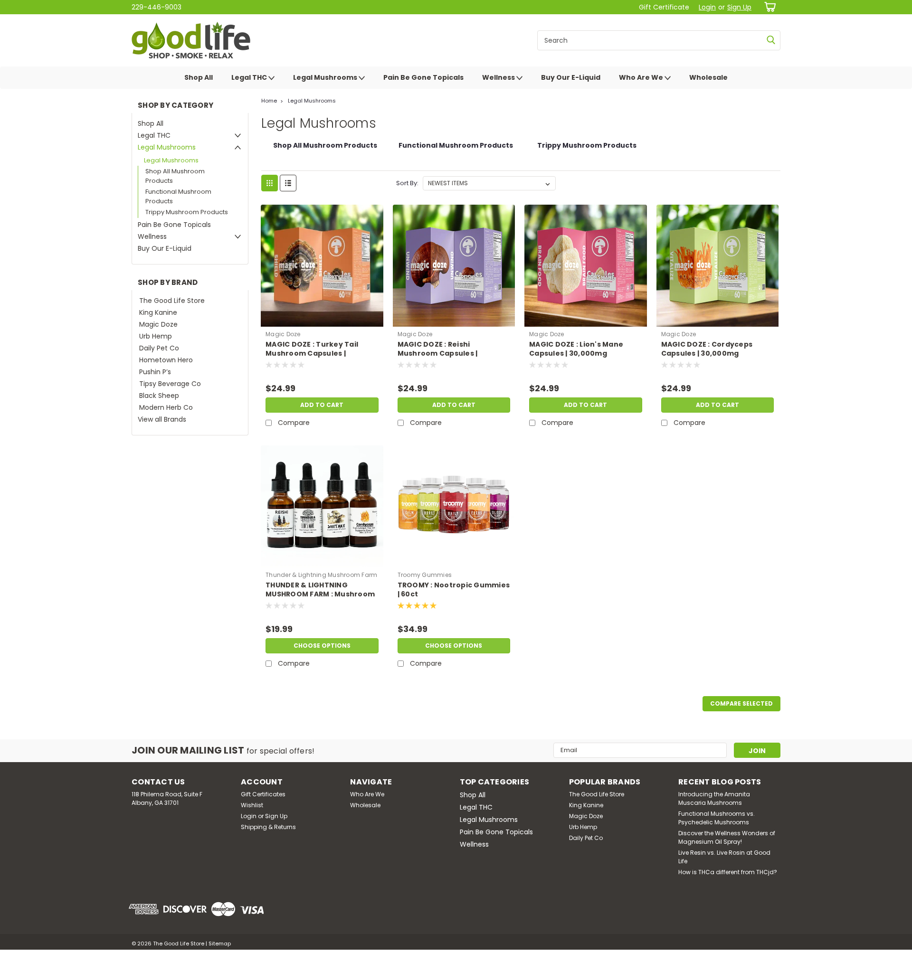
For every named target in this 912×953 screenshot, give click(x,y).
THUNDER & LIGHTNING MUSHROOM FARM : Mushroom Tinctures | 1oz (320, 594)
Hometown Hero (166, 360)
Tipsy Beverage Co (170, 383)
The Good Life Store (172, 300)
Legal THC (249, 77)
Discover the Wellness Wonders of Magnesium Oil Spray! (726, 837)
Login (707, 7)
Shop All (198, 77)
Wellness (499, 77)
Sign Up (739, 7)
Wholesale (708, 77)
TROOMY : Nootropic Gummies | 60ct (454, 590)
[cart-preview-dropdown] (768, 6)
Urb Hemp (155, 336)
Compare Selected (741, 703)
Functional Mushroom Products (178, 196)
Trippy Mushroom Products (186, 212)
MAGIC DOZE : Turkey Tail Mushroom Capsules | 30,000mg (312, 353)
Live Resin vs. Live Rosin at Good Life (724, 857)
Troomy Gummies (425, 575)
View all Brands (162, 419)
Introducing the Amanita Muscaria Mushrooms (714, 798)
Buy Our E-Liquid (570, 77)
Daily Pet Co (159, 348)
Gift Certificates (263, 794)
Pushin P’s (155, 372)
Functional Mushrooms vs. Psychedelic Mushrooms (716, 818)
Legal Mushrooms (326, 77)
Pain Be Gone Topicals (423, 77)
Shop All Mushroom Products (175, 176)
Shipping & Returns (268, 827)
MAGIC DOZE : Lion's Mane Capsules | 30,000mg (576, 349)
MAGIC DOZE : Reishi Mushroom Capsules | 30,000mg (438, 353)
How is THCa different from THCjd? (727, 872)
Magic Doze (158, 324)
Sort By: (407, 183)
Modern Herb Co (166, 407)
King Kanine (158, 312)
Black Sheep (159, 395)
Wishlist (252, 805)
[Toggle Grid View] (269, 183)
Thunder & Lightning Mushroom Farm (321, 575)
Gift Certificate (664, 7)
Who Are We (642, 77)
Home (269, 100)
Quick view (322, 319)
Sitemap (220, 943)
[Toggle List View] (288, 183)
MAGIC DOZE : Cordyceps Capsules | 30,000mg (707, 349)
